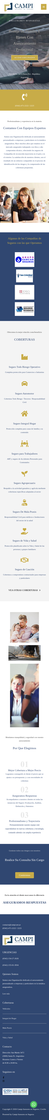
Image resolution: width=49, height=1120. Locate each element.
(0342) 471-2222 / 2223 (24, 106)
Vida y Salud (8, 1038)
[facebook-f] (4, 1078)
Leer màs (6, 994)
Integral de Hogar (9, 1018)
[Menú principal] (43, 7)
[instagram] (4, 1081)
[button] (24, 57)
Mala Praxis (7, 1028)
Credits (43, 1109)
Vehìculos (6, 1009)
